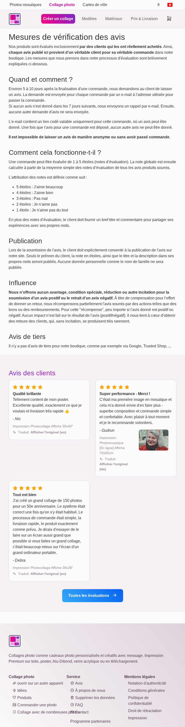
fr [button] (159, 5)
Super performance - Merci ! (124, 394)
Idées (21, 690)
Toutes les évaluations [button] (89, 595)
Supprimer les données (94, 698)
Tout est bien (24, 495)
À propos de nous (89, 690)
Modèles (89, 19)
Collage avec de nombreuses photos (48, 712)
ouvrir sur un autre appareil (39, 683)
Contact (81, 712)
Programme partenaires (90, 721)
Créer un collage (58, 19)
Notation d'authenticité (147, 683)
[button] (42, 432)
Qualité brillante (27, 394)
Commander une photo (36, 705)
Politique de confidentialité (140, 701)
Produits (24, 698)
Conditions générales (146, 690)
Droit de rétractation (145, 711)
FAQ (78, 705)
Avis (78, 683)
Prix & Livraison (144, 19)
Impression (137, 718)
